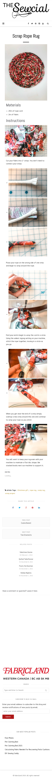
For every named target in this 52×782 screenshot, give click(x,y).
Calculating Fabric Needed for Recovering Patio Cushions (27, 750)
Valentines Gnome (26, 552)
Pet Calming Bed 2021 (13, 746)
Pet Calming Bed (11, 742)
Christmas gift (22, 490)
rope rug (33, 490)
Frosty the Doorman (26, 566)
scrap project (10, 493)
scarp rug (41, 490)
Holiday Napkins (26, 573)
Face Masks (9, 738)
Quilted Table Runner (26, 559)
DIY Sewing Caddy (12, 753)
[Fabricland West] (26, 10)
